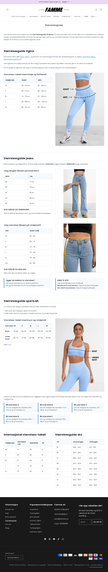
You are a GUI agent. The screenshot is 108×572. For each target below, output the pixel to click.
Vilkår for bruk (67, 565)
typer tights (25, 57)
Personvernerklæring (54, 565)
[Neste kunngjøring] (102, 2)
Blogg (7, 528)
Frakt (7, 513)
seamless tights (89, 57)
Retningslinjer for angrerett (37, 565)
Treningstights (35, 528)
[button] (7, 9)
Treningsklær (34, 513)
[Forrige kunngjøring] (6, 2)
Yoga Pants (34, 509)
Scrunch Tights (35, 521)
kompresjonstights (11, 59)
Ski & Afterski (34, 517)
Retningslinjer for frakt (81, 565)
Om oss (8, 524)
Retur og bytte (10, 517)
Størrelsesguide (11, 521)
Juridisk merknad (97, 565)
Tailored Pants (35, 524)
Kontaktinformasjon (96, 567)
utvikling (23, 565)
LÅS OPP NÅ (97, 522)
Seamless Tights (36, 532)
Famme (17, 565)
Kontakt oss (9, 509)
